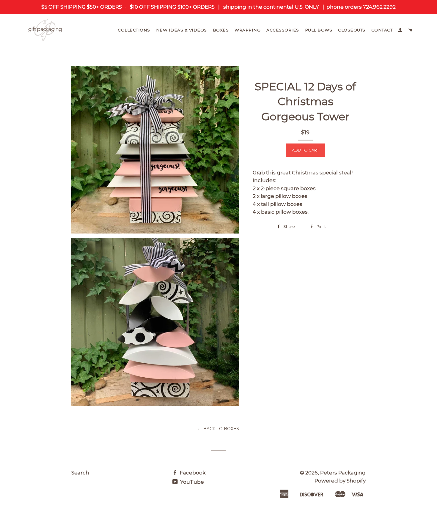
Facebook (192, 473)
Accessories (282, 30)
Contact (382, 30)
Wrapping (247, 30)
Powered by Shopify (340, 481)
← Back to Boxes (218, 428)
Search (80, 473)
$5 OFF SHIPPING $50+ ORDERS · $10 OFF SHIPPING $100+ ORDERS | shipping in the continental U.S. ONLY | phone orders (201, 7)
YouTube (191, 482)
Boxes (221, 30)
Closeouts (351, 30)
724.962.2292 (379, 7)
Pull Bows (318, 30)
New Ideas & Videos (181, 30)
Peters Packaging (343, 473)
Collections (134, 30)
